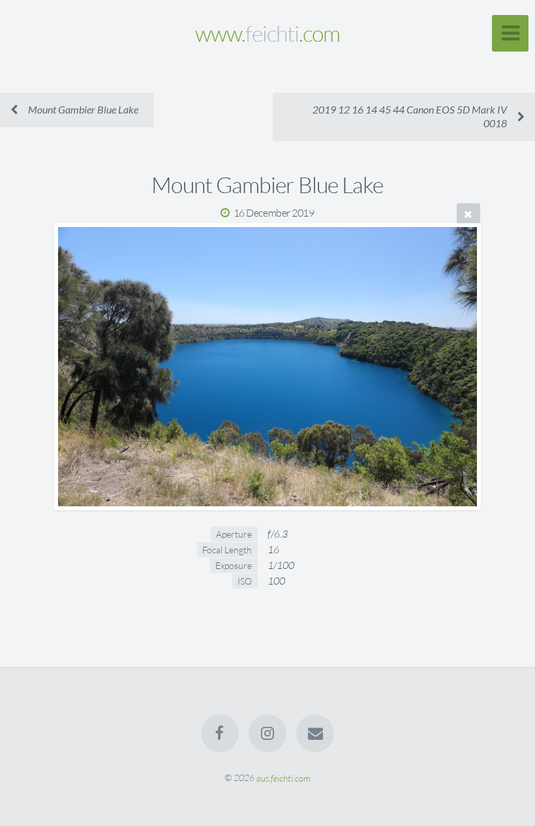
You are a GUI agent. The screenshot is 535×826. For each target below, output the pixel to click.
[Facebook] (220, 733)
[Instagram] (267, 733)
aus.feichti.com (283, 777)
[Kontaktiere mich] (316, 733)
